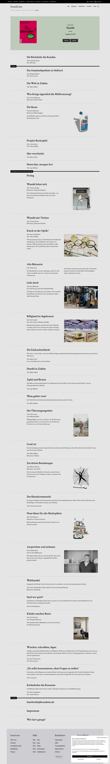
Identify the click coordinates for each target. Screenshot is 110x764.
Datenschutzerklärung (102, 737)
